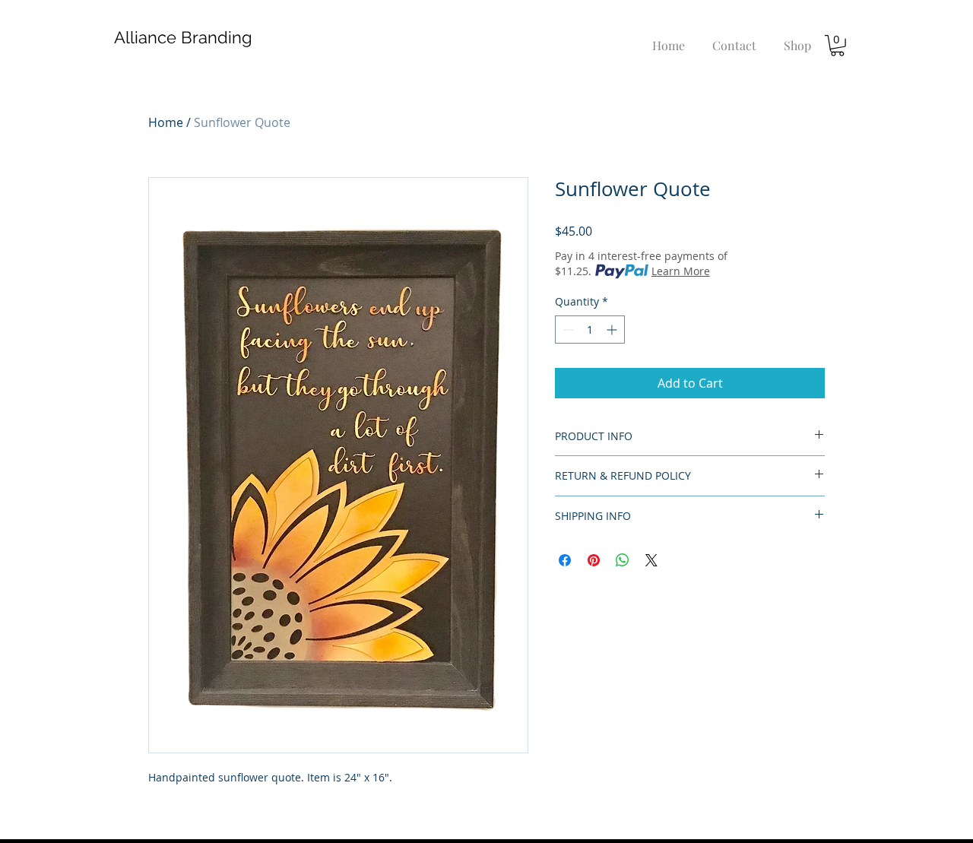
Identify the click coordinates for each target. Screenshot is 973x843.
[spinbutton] (590, 329)
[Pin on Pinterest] (594, 560)
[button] (837, 45)
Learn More (680, 271)
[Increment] (613, 329)
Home (165, 122)
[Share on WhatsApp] (622, 560)
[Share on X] (651, 560)
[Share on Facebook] (565, 560)
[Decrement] (566, 329)
